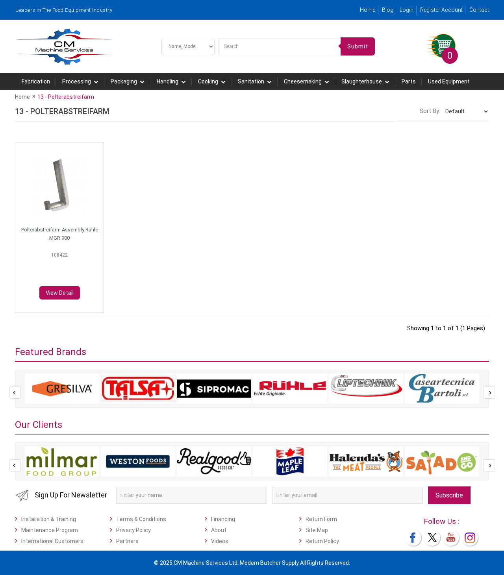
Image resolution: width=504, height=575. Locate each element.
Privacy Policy (133, 530)
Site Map (317, 530)
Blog (387, 10)
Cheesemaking (303, 81)
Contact (479, 10)
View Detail (60, 293)
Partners (127, 541)
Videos (219, 541)
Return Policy (322, 541)
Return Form (321, 519)
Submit (357, 46)
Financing (223, 519)
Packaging (124, 81)
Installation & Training (48, 519)
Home (367, 10)
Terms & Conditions (141, 519)
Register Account (441, 10)
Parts (409, 81)
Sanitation (251, 81)
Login (406, 10)
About (218, 530)
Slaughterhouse (361, 81)
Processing (76, 81)
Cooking (208, 81)
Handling (167, 81)
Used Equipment (449, 81)
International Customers (52, 541)
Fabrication (36, 81)
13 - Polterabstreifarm (65, 97)
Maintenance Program (49, 530)
